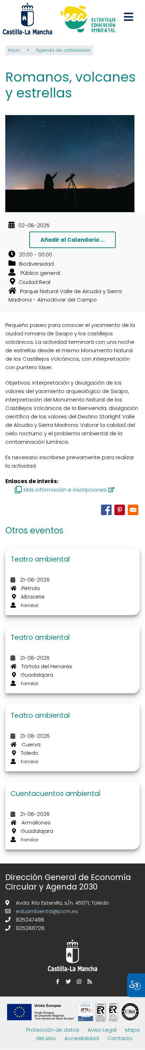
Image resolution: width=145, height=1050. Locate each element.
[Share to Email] (133, 510)
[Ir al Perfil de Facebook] (56, 982)
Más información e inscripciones (65, 489)
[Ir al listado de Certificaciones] (74, 1021)
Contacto (120, 1038)
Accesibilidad (81, 1038)
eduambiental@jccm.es (46, 911)
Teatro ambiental (40, 559)
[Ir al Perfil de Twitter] (67, 982)
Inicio (14, 50)
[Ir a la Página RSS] (88, 982)
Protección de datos (52, 1029)
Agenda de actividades (63, 50)
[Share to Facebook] (106, 510)
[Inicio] (88, 20)
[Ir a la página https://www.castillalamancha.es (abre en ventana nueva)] (27, 18)
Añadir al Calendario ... (72, 239)
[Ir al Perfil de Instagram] (77, 982)
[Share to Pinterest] (119, 510)
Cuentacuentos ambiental (55, 793)
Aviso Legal (102, 1029)
